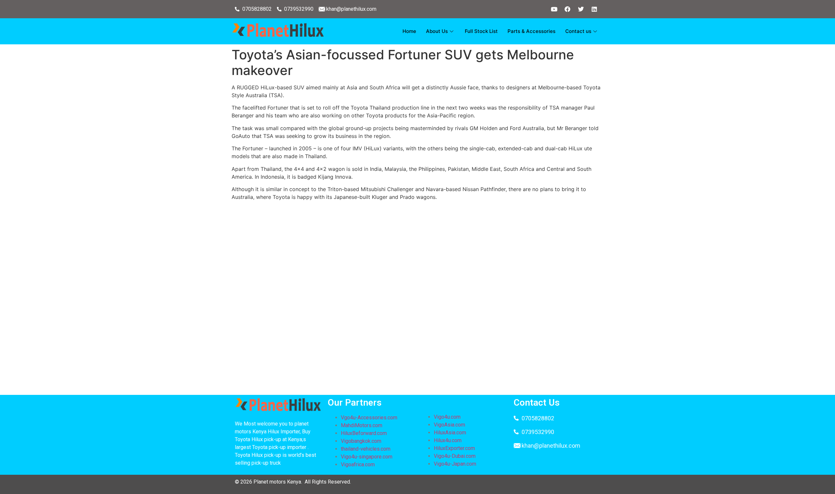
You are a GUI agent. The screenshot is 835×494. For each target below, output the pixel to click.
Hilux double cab (298, 222)
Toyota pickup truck (379, 386)
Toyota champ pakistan (429, 300)
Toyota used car (487, 222)
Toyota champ (266, 237)
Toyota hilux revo (498, 316)
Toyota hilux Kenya (285, 331)
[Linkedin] (594, 9)
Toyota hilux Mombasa (274, 277)
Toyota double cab (516, 253)
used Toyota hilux (320, 355)
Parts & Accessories (531, 31)
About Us (437, 31)
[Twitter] (581, 9)
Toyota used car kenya (277, 253)
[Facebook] (567, 9)
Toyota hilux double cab (317, 237)
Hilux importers (564, 261)
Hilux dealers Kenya (374, 269)
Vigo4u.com (447, 417)
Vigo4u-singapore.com (366, 457)
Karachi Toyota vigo (319, 300)
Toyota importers (428, 253)
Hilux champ (379, 277)
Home (409, 31)
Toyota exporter (389, 222)
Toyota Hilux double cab (548, 292)
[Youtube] (554, 9)
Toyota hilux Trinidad (309, 347)
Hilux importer (358, 316)
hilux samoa (381, 308)
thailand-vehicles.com (366, 449)
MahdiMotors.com (361, 425)
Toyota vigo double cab (308, 316)
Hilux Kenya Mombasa (286, 292)
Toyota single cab (344, 222)
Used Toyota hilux (389, 378)
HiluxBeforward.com (364, 433)
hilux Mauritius (539, 300)
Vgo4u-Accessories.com (369, 417)
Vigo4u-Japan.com (455, 464)
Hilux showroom (474, 245)
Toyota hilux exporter (518, 230)
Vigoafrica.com (358, 464)
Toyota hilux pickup (476, 269)
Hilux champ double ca (427, 308)
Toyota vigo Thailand (461, 261)
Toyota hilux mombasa (413, 316)
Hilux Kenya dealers (380, 253)
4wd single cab (471, 253)
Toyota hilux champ (326, 386)
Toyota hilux (458, 316)
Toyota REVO (353, 230)
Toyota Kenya (288, 261)
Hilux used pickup (331, 253)
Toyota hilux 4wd (549, 347)
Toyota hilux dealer (543, 339)
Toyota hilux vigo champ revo (486, 386)
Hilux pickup (527, 222)
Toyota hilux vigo (253, 222)
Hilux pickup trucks (527, 308)
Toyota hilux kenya (377, 245)
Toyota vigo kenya (335, 331)
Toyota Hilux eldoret (484, 370)
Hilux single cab (369, 237)
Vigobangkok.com (361, 441)
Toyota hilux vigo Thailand (330, 308)
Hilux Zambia (354, 347)
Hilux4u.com (448, 440)
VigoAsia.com (449, 425)
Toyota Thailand (344, 378)
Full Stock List (481, 31)
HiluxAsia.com (450, 432)
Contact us (578, 31)
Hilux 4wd (476, 230)
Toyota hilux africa (434, 370)
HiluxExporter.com (454, 448)
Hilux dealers (373, 292)
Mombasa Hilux (335, 292)
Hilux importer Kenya (438, 222)
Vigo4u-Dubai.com (455, 456)
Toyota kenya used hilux (279, 363)
